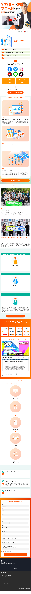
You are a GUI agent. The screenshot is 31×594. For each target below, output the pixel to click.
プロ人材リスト (4, 584)
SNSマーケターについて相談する (15, 92)
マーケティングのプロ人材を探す (6, 575)
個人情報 (4, 551)
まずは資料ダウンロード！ (15, 180)
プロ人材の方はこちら (15, 565)
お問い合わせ (15, 568)
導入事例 (3, 574)
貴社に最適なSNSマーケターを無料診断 (15, 316)
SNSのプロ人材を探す (5, 576)
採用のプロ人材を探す (5, 579)
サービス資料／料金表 (5, 583)
